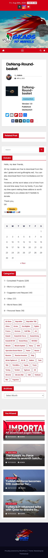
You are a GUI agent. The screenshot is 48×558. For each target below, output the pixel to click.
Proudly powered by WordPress (16, 551)
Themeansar (23, 554)
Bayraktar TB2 (31, 321)
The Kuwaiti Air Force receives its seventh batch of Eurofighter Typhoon (23, 458)
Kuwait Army (34, 336)
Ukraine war (19, 375)
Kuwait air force (20, 336)
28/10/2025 (12, 488)
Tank (39, 360)
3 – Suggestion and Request (16, 293)
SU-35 (23, 360)
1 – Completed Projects (14, 281)
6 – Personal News (12, 310)
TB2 (6, 365)
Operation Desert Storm (13, 350)
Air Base (8, 321)
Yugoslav (15, 380)
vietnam (38, 375)
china (7, 326)
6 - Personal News (12, 429)
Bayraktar (18, 321)
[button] (41, 50)
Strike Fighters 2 (11, 360)
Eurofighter (26, 326)
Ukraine (8, 375)
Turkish (17, 370)
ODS (38, 346)
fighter (36, 326)
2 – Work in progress (13, 287)
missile (8, 346)
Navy (31, 346)
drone (16, 326)
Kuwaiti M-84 (10, 341)
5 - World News (11, 452)
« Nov (22, 263)
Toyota (26, 365)
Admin (19, 75)
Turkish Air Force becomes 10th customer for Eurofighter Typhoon (23, 483)
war (6, 380)
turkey (7, 370)
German (17, 331)
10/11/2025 (12, 437)
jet (35, 331)
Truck (34, 365)
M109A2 (34, 341)
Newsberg (37, 551)
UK (35, 370)
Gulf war (27, 331)
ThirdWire (16, 365)
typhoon (27, 370)
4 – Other (8, 299)
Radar (28, 350)
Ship (32, 355)
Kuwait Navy (23, 341)
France (7, 331)
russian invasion (21, 355)
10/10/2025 (12, 514)
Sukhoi (31, 360)
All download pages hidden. (24, 432)
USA (29, 375)
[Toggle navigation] (22, 50)
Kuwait (7, 336)
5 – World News (11, 305)
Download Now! (28, 99)
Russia (36, 350)
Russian (8, 355)
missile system (20, 346)
